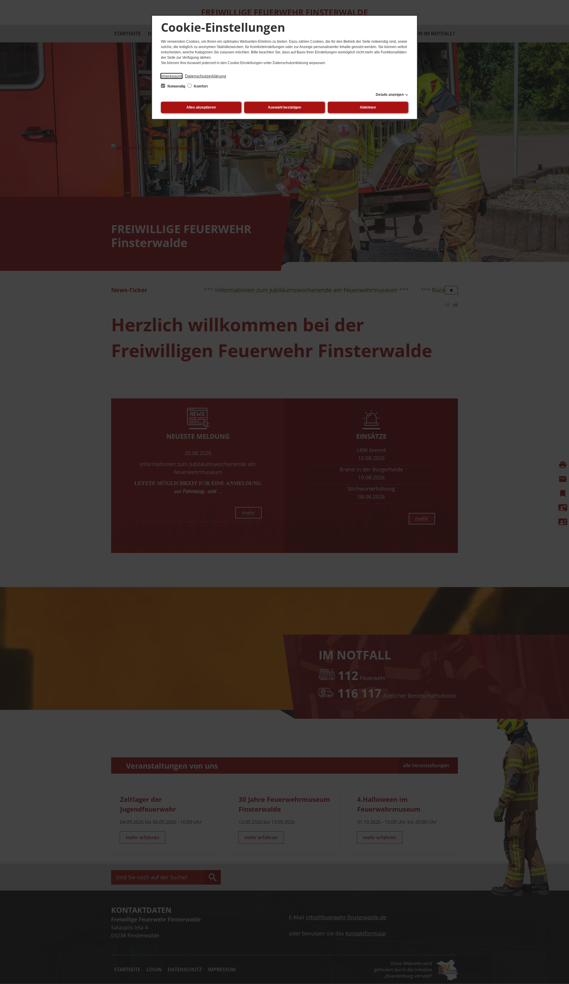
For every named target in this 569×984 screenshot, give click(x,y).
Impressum (171, 76)
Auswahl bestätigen (284, 107)
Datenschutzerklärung (205, 76)
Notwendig (176, 86)
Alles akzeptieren (201, 107)
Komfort (200, 86)
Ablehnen (368, 107)
